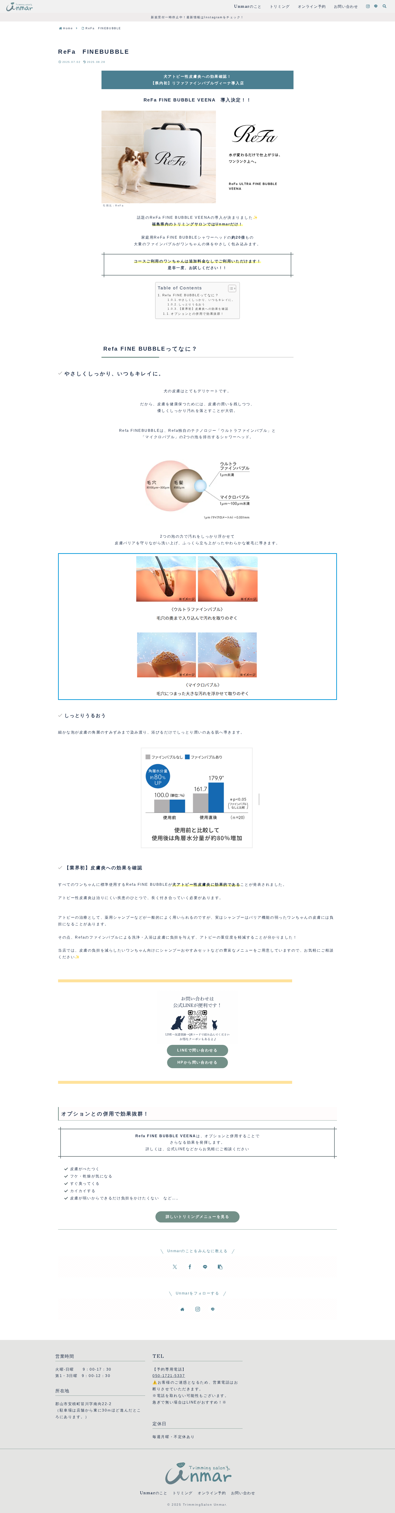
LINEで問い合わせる (197, 1050)
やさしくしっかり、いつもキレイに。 (207, 299)
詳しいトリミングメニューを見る (197, 1217)
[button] (220, 1266)
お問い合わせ (243, 1493)
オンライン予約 (212, 1493)
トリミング (183, 1493)
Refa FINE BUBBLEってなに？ (190, 295)
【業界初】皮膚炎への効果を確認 (203, 308)
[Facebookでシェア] (190, 1266)
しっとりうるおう (192, 304)
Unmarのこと (154, 1493)
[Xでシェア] (174, 1266)
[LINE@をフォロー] (376, 6)
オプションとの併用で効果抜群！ (197, 313)
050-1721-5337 (168, 1376)
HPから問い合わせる (197, 1062)
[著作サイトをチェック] (182, 1309)
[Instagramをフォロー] (368, 6)
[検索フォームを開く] (384, 6)
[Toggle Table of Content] (230, 288)
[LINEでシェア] (205, 1266)
